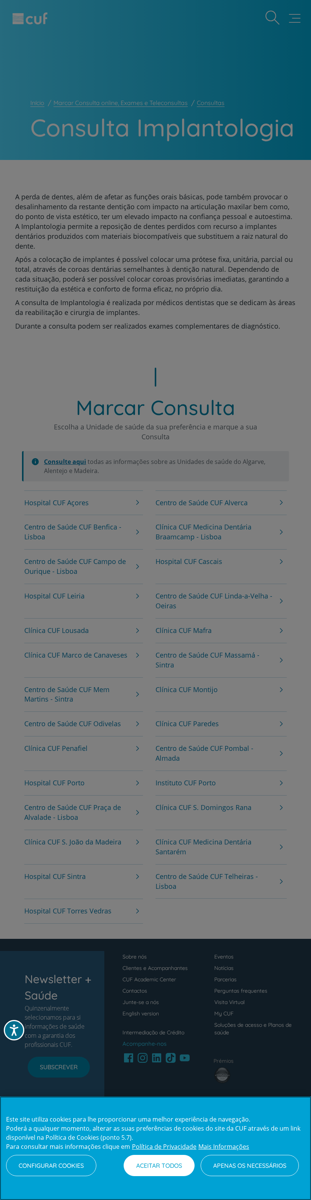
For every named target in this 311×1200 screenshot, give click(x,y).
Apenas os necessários (249, 1165)
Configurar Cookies (51, 1165)
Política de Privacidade (164, 1146)
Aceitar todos (159, 1165)
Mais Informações (223, 1146)
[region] (155, 1148)
